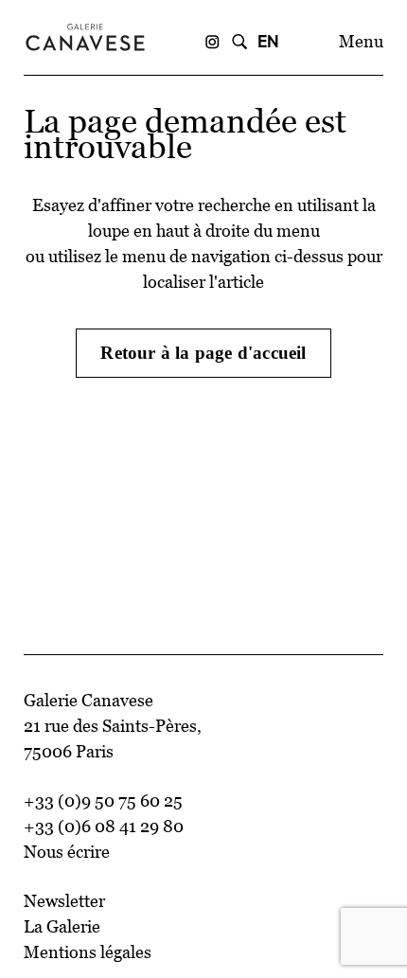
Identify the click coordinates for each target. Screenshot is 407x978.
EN (268, 41)
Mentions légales (87, 952)
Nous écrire (67, 852)
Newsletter (64, 901)
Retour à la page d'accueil (203, 353)
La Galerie (62, 926)
